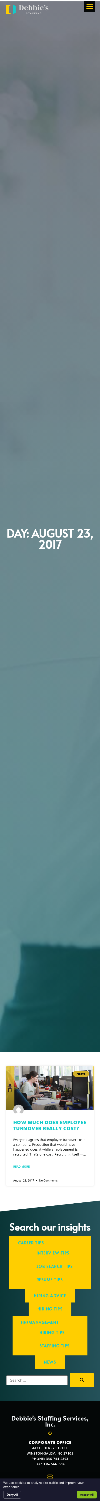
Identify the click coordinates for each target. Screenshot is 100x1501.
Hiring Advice (50, 1295)
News (50, 1362)
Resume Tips (50, 1279)
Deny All (12, 1494)
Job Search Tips (55, 1266)
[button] (89, 6)
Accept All (86, 1494)
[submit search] (82, 1380)
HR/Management (40, 1322)
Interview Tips (53, 1253)
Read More (21, 1167)
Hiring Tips (50, 1309)
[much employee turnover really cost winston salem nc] (50, 1088)
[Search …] (37, 1380)
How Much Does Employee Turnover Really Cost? (50, 1125)
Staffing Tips (55, 1345)
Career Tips (31, 1242)
